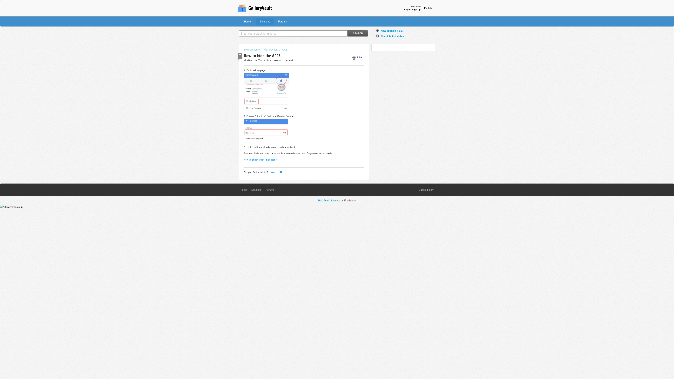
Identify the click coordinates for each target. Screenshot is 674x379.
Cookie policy (426, 189)
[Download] (330, 147)
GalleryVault (270, 49)
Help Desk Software (329, 200)
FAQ (284, 49)
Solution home (252, 49)
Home (247, 21)
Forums (282, 21)
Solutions (265, 21)
